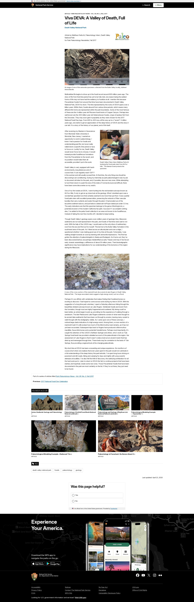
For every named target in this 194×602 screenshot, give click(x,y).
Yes (76, 495)
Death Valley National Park (75, 28)
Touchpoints (113, 508)
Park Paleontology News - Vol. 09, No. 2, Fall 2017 (74, 376)
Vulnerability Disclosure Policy (109, 593)
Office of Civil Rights (139, 590)
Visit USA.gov (80, 598)
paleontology (67, 470)
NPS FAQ (68, 593)
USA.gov (135, 587)
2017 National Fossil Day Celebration (54, 381)
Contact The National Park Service (77, 590)
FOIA (33, 593)
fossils (57, 470)
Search (147, 5)
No (76, 501)
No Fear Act (103, 587)
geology (79, 470)
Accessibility (35, 587)
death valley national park (42, 470)
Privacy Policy (36, 590)
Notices (68, 587)
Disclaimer (102, 590)
